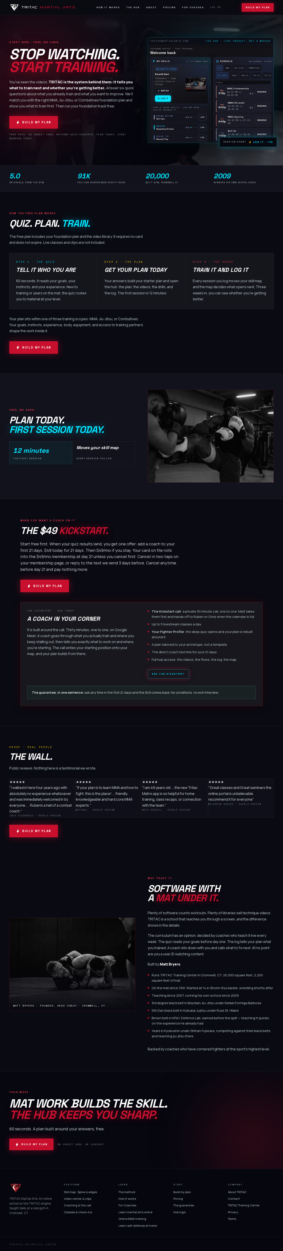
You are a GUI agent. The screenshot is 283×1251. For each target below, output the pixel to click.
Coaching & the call (77, 1205)
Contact (234, 1199)
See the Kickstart (168, 673)
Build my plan (182, 1192)
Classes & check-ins (78, 1212)
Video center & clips (77, 1199)
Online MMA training (132, 1219)
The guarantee (183, 1205)
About (151, 7)
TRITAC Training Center (244, 1205)
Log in (215, 7)
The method (127, 1192)
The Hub (133, 7)
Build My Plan (258, 7)
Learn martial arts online (135, 1212)
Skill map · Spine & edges (80, 1192)
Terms (232, 1219)
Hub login (179, 1212)
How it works (127, 1199)
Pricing (169, 7)
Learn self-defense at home (138, 1226)
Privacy (233, 1212)
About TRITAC (237, 1192)
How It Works (108, 7)
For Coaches (193, 7)
